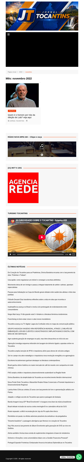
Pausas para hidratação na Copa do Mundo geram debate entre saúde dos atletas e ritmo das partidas (42, 293)
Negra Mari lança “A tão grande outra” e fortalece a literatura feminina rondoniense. (38, 314)
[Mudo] (70, 254)
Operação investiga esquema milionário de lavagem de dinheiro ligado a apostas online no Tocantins (41, 345)
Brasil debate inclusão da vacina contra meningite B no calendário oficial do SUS (37, 406)
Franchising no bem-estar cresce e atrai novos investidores (29, 319)
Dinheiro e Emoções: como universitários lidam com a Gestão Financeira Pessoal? (38, 438)
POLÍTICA (12, 111)
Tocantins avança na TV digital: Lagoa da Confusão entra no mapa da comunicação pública (41, 324)
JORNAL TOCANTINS (17, 121)
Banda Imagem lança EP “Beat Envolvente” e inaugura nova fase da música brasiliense (39, 402)
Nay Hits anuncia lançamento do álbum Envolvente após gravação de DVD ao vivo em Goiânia (39, 427)
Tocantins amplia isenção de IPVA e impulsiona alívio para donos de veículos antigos (39, 351)
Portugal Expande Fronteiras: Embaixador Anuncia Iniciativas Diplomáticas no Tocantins (40, 443)
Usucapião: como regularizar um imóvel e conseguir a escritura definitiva (34, 280)
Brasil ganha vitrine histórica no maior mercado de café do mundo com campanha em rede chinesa (40, 366)
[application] (42, 237)
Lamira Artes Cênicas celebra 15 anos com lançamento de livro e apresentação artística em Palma (41, 391)
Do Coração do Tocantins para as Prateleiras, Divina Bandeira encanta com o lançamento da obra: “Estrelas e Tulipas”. (41, 274)
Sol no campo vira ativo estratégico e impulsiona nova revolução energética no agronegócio (41, 356)
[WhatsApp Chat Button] (79, 457)
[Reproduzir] (10, 254)
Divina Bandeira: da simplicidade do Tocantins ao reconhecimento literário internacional (40, 377)
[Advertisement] (42, 52)
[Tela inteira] (74, 254)
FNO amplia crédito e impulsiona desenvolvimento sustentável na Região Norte (37, 373)
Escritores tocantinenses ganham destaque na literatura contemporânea (34, 360)
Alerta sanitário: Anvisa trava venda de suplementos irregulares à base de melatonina (39, 433)
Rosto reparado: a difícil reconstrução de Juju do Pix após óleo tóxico (33, 411)
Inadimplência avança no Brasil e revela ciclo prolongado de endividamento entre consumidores (37, 308)
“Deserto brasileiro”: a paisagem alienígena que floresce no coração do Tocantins (37, 421)
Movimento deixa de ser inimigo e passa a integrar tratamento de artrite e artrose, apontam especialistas (40, 286)
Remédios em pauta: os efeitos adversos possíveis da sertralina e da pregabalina (37, 416)
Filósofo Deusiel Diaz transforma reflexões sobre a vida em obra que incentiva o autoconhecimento (37, 301)
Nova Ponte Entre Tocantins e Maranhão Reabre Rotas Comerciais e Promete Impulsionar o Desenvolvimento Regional (41, 383)
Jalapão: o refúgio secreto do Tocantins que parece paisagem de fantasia (34, 397)
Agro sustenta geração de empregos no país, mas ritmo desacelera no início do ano (38, 339)
